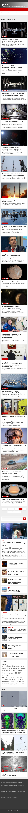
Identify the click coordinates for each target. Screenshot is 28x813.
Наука (14, 670)
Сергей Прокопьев (16, 675)
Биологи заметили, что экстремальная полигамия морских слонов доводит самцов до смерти (15, 581)
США (10, 675)
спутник (16, 683)
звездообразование (6, 681)
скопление (12, 683)
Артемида (3, 666)
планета (3, 683)
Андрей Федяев (14, 665)
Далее (17, 512)
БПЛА (11, 666)
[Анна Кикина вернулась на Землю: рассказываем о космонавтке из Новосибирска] (14, 324)
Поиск (24, 518)
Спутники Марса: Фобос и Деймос (11, 281)
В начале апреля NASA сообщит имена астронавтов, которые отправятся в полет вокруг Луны (13, 67)
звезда (20, 679)
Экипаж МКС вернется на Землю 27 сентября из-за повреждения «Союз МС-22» (17, 631)
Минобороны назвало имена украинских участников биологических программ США (13, 418)
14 (16, 509)
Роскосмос (5, 170)
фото (20, 683)
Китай (18, 668)
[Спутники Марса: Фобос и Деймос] (14, 272)
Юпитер (9, 677)
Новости (4, 36)
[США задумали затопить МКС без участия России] (14, 217)
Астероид (8, 666)
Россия (5, 675)
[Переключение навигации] (2, 9)
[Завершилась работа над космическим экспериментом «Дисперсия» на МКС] (14, 84)
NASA (3, 540)
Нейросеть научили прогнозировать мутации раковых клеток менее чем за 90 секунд (14, 544)
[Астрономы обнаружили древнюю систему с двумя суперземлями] (14, 297)
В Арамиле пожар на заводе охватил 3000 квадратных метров (15, 647)
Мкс (11, 670)
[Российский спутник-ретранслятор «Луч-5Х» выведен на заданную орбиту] (14, 164)
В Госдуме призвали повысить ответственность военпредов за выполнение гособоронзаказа (11, 255)
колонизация (15, 681)
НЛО (3, 689)
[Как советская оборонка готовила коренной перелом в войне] (14, 462)
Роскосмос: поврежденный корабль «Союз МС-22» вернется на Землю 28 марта (16, 639)
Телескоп (22, 675)
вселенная (4, 679)
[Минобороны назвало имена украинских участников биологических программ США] (14, 407)
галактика (10, 679)
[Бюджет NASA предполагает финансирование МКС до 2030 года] (14, 30)
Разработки (5, 90)
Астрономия (5, 118)
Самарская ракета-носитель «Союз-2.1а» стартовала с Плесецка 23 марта (16, 655)
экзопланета (11, 685)
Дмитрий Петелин (6, 668)
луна (19, 681)
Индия (14, 668)
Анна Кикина (22, 665)
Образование (11, 673)
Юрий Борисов (13, 677)
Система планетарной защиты (10, 147)
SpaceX (8, 665)
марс (23, 681)
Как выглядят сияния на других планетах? (14, 499)
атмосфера (19, 677)
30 (12, 512)
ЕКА (12, 668)
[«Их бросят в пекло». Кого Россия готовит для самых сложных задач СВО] (14, 436)
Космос (22, 668)
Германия (22, 666)
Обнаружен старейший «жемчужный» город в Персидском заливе (14, 590)
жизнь (16, 679)
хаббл (23, 683)
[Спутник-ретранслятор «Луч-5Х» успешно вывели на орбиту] (14, 190)
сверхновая (7, 683)
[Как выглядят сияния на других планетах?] (14, 490)
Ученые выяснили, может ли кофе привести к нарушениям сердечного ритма (16, 573)
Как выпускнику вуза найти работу (11, 614)
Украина (4, 677)
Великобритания (16, 666)
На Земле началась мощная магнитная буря (15, 564)
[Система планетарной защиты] (14, 138)
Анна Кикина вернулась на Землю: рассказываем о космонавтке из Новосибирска (11, 335)
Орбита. (4, 4)
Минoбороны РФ (6, 670)
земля (12, 681)
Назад (4, 509)
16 (24, 509)
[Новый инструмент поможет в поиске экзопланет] (14, 112)
